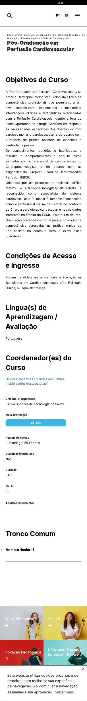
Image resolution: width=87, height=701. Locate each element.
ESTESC (36, 422)
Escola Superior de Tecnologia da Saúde (57, 34)
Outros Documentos (21, 503)
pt (58, 15)
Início (10, 34)
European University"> (64, 648)
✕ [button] (82, 669)
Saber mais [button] (64, 692)
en (67, 15)
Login (61, 2)
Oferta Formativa (24, 34)
